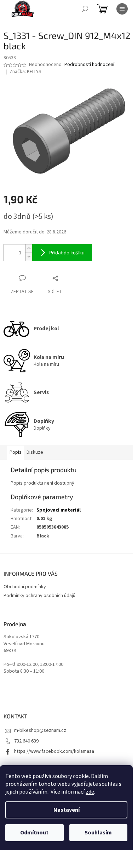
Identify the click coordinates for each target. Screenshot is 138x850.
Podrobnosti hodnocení (89, 64)
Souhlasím (98, 833)
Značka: (25, 71)
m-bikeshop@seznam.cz (40, 730)
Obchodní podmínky (25, 586)
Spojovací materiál (58, 510)
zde (90, 792)
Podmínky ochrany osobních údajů (39, 595)
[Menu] (122, 9)
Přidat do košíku (67, 252)
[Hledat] (85, 9)
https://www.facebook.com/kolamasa (54, 751)
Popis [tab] (16, 452)
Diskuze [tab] (35, 452)
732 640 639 (26, 741)
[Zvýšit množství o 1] (28, 248)
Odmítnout (34, 833)
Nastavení (66, 810)
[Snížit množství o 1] (28, 257)
